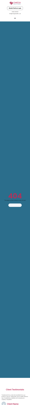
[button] (15, 18)
